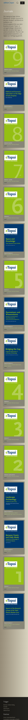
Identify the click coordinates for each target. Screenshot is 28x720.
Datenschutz (6, 710)
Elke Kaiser (13, 514)
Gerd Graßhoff (8, 71)
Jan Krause (19, 514)
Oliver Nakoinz (7, 366)
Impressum (6, 708)
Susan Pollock (7, 551)
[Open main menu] (22, 3)
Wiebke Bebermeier (16, 364)
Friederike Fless (8, 624)
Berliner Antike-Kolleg (9, 705)
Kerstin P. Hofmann (9, 328)
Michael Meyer (15, 71)
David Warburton (8, 107)
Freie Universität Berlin (9, 717)
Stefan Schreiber (18, 328)
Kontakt (5, 707)
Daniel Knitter (8, 364)
